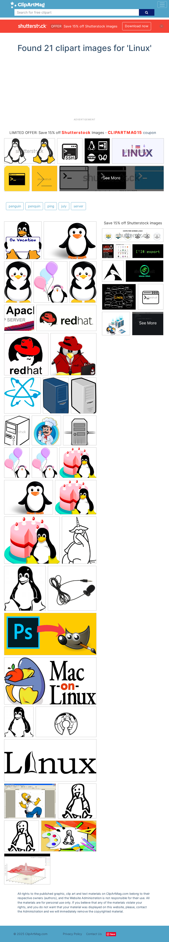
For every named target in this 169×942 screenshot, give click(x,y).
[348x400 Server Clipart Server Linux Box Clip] (46, 432)
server (78, 206)
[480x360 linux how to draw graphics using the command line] (27, 871)
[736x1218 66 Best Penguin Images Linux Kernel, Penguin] (17, 283)
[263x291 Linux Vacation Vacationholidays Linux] (22, 242)
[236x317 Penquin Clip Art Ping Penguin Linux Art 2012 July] (50, 283)
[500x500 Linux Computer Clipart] (79, 432)
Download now (136, 26)
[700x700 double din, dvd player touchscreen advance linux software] (72, 590)
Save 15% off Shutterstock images (133, 223)
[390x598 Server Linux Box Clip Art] (83, 397)
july (64, 206)
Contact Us (94, 934)
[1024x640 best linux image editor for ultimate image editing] (68, 838)
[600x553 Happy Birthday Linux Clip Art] (78, 464)
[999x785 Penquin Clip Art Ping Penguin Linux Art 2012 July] (70, 242)
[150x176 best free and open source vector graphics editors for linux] (25, 590)
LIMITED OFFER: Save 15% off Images (56, 132)
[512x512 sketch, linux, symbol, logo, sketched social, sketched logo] (77, 803)
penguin (15, 206)
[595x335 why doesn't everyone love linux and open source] (66, 724)
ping (50, 206)
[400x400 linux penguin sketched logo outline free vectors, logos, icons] (21, 838)
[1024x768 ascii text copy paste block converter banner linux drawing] (30, 803)
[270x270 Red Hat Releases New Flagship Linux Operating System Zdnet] (73, 356)
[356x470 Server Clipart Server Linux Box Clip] (16, 432)
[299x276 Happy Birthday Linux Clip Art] (75, 499)
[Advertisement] (86, 87)
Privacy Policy (72, 934)
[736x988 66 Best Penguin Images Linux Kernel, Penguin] (16, 464)
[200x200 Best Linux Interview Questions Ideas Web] (19, 320)
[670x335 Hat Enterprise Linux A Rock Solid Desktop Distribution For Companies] (66, 320)
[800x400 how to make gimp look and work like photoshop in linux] (50, 636)
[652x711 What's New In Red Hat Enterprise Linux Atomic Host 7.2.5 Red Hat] (22, 397)
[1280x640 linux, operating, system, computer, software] (50, 762)
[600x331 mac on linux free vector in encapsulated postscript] (50, 682)
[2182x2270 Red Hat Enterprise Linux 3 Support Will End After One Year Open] (26, 356)
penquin (34, 206)
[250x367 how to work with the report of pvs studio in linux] (79, 542)
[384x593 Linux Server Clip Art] (56, 397)
